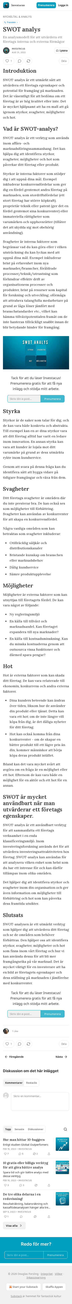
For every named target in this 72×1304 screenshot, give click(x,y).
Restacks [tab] (31, 1082)
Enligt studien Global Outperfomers (25, 1144)
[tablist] (21, 1083)
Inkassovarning (36, 1277)
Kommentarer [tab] (14, 1082)
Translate (11, 22)
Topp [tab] (8, 1129)
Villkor (58, 1274)
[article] (36, 1146)
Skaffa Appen (54, 1287)
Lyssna (64, 50)
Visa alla (12, 1225)
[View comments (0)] (19, 61)
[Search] (65, 1129)
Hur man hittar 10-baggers (24, 1140)
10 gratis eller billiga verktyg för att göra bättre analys (25, 1165)
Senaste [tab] (19, 1129)
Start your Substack (25, 1287)
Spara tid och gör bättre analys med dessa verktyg (25, 1174)
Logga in (63, 5)
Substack (16, 1296)
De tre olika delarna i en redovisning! (22, 1196)
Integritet (47, 1274)
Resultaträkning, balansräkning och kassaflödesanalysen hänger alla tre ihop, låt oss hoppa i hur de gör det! (25, 1205)
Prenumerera (46, 5)
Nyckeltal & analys (17, 16)
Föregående (16, 1056)
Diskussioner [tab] (35, 1129)
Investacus (18, 48)
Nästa (59, 1056)
